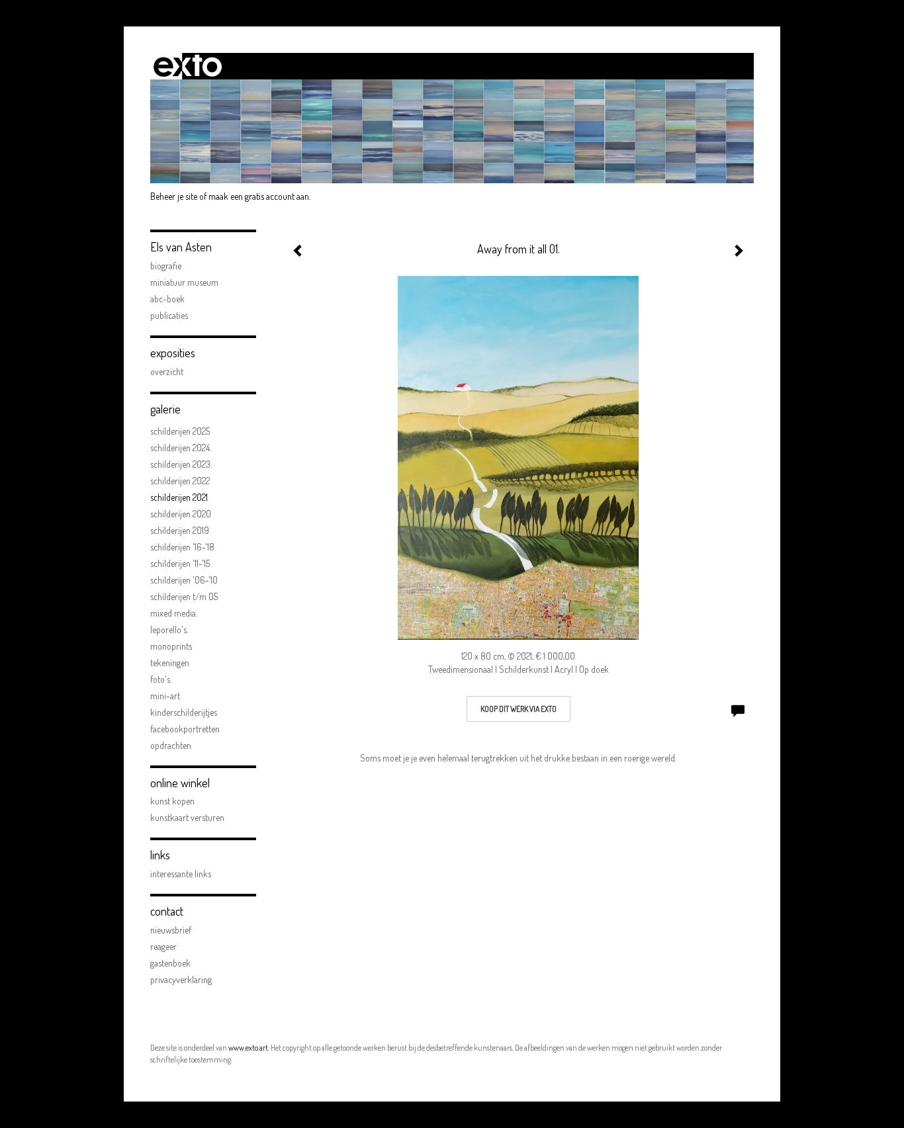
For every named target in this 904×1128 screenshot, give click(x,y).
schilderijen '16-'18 (182, 546)
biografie (165, 265)
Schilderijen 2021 (179, 497)
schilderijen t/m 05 (184, 596)
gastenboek (170, 963)
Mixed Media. (173, 613)
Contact (166, 911)
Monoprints (171, 646)
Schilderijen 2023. (181, 464)
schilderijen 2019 (179, 530)
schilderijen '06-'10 (184, 580)
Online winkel (180, 782)
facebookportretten (185, 728)
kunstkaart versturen (187, 817)
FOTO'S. (160, 679)
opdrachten (170, 745)
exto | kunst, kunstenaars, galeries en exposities (187, 66)
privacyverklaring (181, 979)
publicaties (169, 315)
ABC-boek (167, 298)
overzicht (166, 371)
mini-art (165, 695)
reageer (163, 946)
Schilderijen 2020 (180, 513)
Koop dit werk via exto (518, 709)
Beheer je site (173, 196)
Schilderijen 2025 (180, 431)
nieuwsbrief (170, 929)
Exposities (172, 352)
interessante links (180, 873)
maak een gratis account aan (258, 196)
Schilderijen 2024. (180, 447)
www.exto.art (248, 1048)
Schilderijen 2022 (180, 480)
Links (160, 854)
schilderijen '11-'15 (180, 563)
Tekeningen (169, 662)
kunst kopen (172, 800)
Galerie (165, 409)
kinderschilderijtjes (183, 712)
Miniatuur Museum (184, 282)
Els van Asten (181, 246)
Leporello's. (169, 629)
